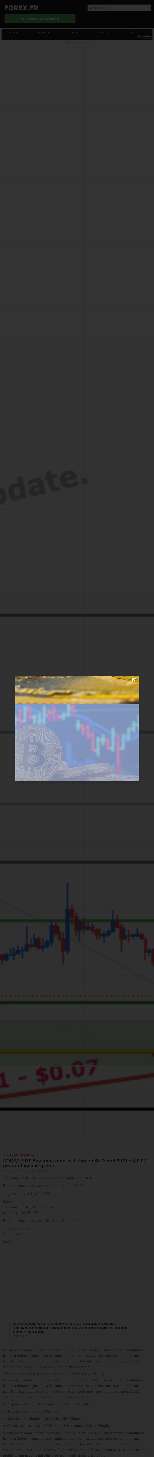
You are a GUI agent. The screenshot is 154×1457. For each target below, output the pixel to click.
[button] (134, 680)
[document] (77, 728)
